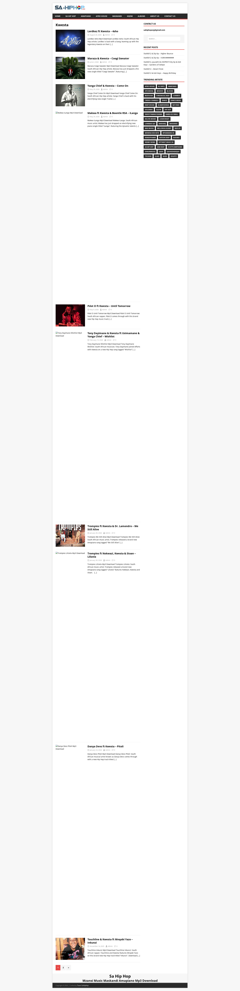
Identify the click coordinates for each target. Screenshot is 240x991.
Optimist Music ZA (166, 142)
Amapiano (86, 16)
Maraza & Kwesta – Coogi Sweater (108, 58)
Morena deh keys (152, 133)
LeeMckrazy (164, 119)
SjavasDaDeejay (173, 152)
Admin (107, 35)
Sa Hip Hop (71, 16)
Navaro (176, 137)
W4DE (165, 156)
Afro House (101, 16)
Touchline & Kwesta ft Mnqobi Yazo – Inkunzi (110, 941)
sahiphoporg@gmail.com (154, 30)
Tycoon (148, 156)
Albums (141, 16)
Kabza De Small (172, 114)
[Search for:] (164, 39)
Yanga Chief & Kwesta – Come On (108, 85)
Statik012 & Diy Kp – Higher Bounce (158, 53)
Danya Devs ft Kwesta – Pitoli (106, 746)
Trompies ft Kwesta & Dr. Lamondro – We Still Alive (113, 527)
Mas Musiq (149, 128)
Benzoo (160, 91)
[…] (111, 44)
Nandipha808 (150, 137)
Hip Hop (168, 110)
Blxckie (170, 91)
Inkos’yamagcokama (153, 114)
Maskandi (117, 16)
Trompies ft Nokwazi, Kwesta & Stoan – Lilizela (112, 555)
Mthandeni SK (168, 133)
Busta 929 (149, 96)
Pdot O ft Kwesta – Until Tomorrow (109, 306)
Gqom (130, 16)
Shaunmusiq (150, 152)
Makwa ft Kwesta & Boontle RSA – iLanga (113, 113)
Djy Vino (175, 105)
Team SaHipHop (82, 985)
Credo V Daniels (151, 100)
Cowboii (176, 96)
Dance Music (176, 100)
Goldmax (149, 110)
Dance (164, 100)
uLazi (157, 156)
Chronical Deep (163, 96)
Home (57, 16)
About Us (154, 16)
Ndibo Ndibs (150, 142)
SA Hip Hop (149, 147)
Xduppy (174, 156)
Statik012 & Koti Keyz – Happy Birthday (160, 73)
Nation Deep (164, 137)
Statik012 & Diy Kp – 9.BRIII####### (159, 57)
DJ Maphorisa (163, 105)
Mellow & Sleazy (164, 128)
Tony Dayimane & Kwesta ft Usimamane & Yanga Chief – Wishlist (114, 334)
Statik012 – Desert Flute (153, 69)
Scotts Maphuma (175, 147)
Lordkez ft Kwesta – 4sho (103, 31)
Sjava (161, 152)
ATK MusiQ (149, 91)
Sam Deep (160, 147)
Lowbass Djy (150, 124)
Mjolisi (177, 128)
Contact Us (169, 16)
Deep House (149, 105)
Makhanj (162, 124)
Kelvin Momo (150, 119)
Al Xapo (161, 86)
